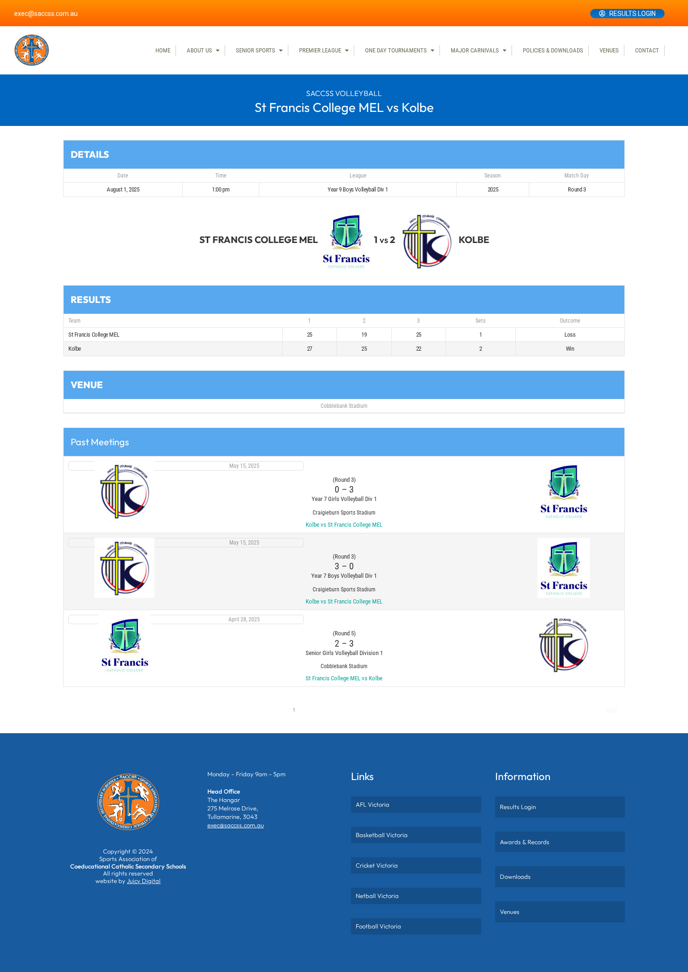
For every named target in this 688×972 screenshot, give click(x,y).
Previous (82, 710)
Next (611, 710)
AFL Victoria (372, 804)
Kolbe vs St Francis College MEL (344, 524)
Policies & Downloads (553, 50)
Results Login (632, 13)
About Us (199, 50)
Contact (647, 50)
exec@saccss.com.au (46, 13)
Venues (609, 50)
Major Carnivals (475, 50)
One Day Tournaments (396, 50)
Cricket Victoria (377, 865)
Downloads (515, 876)
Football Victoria (378, 926)
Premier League (320, 50)
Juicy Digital (144, 880)
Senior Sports (255, 50)
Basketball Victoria (382, 835)
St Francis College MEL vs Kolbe (344, 678)
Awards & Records (524, 842)
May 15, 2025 (244, 466)
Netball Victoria (377, 895)
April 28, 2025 (244, 619)
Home (162, 50)
